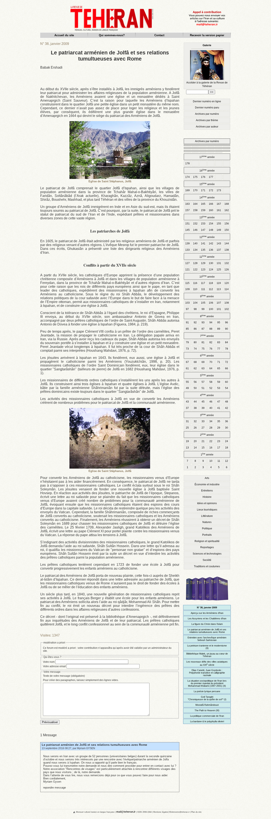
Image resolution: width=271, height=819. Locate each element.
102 (226, 309)
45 (203, 401)
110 (195, 289)
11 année (206, 256)
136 (211, 249)
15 (203, 447)
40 (210, 408)
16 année (207, 170)
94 (210, 322)
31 (187, 421)
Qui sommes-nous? (112, 35)
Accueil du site (64, 35)
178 (187, 163)
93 (203, 322)
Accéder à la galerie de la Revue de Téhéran (207, 66)
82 (210, 342)
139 (187, 243)
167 (219, 203)
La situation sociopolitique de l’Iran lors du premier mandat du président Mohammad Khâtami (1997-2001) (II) (207, 683)
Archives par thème (207, 120)
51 (203, 388)
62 (195, 368)
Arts (207, 478)
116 (195, 283)
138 (226, 249)
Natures (207, 522)
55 (187, 381)
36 (226, 421)
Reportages (207, 547)
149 (219, 229)
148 (211, 229)
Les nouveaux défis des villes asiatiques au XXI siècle (207, 663)
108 (226, 302)
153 (203, 223)
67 (187, 362)
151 (187, 223)
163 (187, 203)
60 (226, 381)
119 (219, 283)
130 (211, 263)
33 (203, 421)
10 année (207, 276)
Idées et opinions (207, 503)
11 (218, 460)
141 (203, 243)
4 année (207, 395)
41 (218, 408)
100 (211, 309)
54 (226, 388)
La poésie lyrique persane (207, 691)
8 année (207, 316)
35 (218, 421)
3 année (207, 415)
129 (203, 263)
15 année (207, 184)
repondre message (54, 787)
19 (187, 441)
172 (211, 190)
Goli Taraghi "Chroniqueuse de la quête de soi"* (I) (207, 698)
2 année (207, 434)
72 (226, 362)
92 (195, 322)
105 (203, 302)
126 (226, 269)
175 (195, 177)
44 (195, 401)
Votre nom (49, 661)
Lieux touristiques (207, 509)
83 (218, 342)
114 (226, 289)
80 (195, 342)
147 (203, 229)
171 (203, 190)
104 (195, 302)
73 (187, 348)
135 (203, 249)
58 (210, 381)
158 (195, 210)
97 (187, 309)
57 (203, 381)
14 (195, 447)
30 (226, 427)
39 (203, 408)
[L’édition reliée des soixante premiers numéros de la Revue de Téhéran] (207, 602)
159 (203, 210)
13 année (207, 217)
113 (219, 289)
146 (195, 229)
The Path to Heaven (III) (207, 710)
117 (203, 283)
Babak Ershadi (51, 67)
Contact (159, 35)
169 (187, 190)
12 (226, 460)
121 (187, 269)
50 (195, 388)
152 (195, 223)
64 (210, 368)
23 (218, 441)
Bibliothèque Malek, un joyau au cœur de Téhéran (207, 654)
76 (210, 348)
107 (219, 302)
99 (203, 309)
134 (195, 249)
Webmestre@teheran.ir (179, 812)
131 (219, 263)
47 (218, 401)
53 (218, 388)
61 (187, 368)
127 (187, 263)
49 (187, 388)
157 (187, 210)
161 (219, 210)
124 (211, 269)
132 (226, 263)
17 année (207, 157)
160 (211, 210)
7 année (207, 336)
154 (211, 223)
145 (187, 229)
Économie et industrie (207, 484)
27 (203, 427)
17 (218, 447)
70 (210, 362)
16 (210, 447)
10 (210, 460)
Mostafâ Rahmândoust (207, 705)
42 (226, 408)
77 (218, 348)
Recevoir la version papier (207, 35)
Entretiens (207, 490)
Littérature (207, 516)
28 (210, 427)
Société (207, 560)
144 (226, 243)
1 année (207, 454)
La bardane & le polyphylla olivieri (207, 721)
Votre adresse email (54, 666)
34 (210, 421)
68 (195, 362)
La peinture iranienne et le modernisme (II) (207, 646)
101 (219, 309)
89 (218, 328)
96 (226, 322)
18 (226, 447)
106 (211, 302)
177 (211, 177)
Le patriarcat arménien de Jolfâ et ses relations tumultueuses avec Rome (94, 744)
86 (195, 328)
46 (210, 401)
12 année (207, 237)
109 (187, 289)
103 (187, 302)
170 (195, 190)
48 (226, 401)
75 (203, 348)
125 (219, 269)
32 (195, 421)
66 (226, 368)
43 (187, 401)
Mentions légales (160, 812)
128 (195, 263)
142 (211, 243)
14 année (207, 197)
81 (203, 342)
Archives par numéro (207, 113)
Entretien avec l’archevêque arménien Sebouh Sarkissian (207, 638)
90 (226, 328)
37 (187, 408)
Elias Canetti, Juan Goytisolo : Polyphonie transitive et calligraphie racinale (207, 673)
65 (218, 368)
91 (187, 322)
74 (195, 348)
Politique (207, 528)
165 (203, 203)
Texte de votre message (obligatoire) (64, 675)
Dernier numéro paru (207, 107)
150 (226, 229)
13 (187, 447)
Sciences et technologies (207, 553)
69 (203, 362)
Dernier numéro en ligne (207, 101)
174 (187, 177)
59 (218, 381)
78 (226, 348)
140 (195, 243)
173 (219, 190)
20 (195, 441)
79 (187, 342)
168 (226, 203)
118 (211, 283)
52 (210, 388)
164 (195, 203)
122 (195, 269)
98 (195, 309)
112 (211, 289)
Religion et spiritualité (207, 541)
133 (187, 249)
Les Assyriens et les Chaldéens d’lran (207, 618)
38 (195, 408)
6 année (207, 355)
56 (195, 381)
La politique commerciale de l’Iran (207, 716)
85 (187, 328)
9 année (207, 296)
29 (218, 427)
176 (203, 177)
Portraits (207, 534)
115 (187, 283)
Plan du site (196, 812)
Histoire (207, 496)
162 (226, 210)
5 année (207, 375)
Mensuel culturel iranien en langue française (95, 812)
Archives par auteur (207, 126)
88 (210, 328)
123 (203, 269)
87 (203, 328)
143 (219, 243)
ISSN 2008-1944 (144, 812)
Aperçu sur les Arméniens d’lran (207, 613)
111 (203, 289)
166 (211, 203)
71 (218, 362)
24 (226, 441)
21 (203, 441)
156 (226, 223)
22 (210, 441)
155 (219, 223)
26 (195, 427)
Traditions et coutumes (207, 566)
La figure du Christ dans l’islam (207, 624)
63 (203, 368)
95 (218, 322)
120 (226, 283)
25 (187, 427)
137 (219, 249)
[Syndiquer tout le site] (70, 811)
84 (226, 342)
